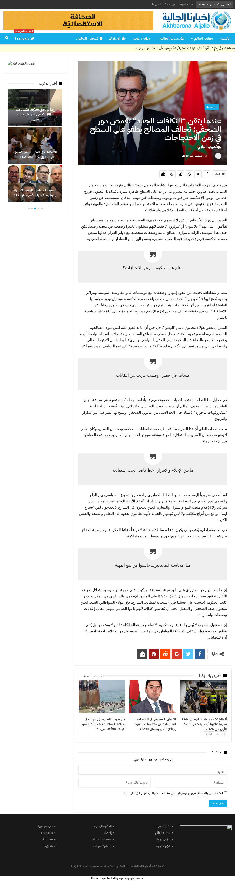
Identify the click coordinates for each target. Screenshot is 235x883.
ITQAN (76, 866)
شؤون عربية (141, 38)
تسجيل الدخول (87, 38)
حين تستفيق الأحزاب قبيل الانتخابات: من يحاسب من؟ (34, 192)
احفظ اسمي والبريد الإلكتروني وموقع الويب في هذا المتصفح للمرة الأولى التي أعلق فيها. (173, 793)
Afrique (47, 839)
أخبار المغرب (163, 826)
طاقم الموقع (186, 4)
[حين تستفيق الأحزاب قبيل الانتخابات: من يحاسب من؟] (34, 183)
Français (24, 37)
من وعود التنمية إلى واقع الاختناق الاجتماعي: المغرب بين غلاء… (34, 116)
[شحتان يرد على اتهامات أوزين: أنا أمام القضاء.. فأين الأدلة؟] (34, 145)
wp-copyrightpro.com (131, 878)
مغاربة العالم (203, 38)
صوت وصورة (45, 826)
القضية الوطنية (103, 826)
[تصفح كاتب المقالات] (218, 156)
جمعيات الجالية (102, 839)
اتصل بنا (156, 4)
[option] (34, 145)
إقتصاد (108, 833)
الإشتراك (114, 38)
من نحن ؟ (170, 4)
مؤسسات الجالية (172, 38)
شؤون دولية (163, 839)
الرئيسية (225, 38)
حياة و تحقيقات (102, 846)
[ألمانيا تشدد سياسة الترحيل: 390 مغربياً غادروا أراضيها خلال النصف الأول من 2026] (203, 696)
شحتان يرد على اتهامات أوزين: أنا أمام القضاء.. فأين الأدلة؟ (34, 154)
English (47, 846)
